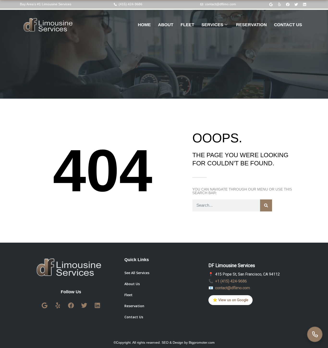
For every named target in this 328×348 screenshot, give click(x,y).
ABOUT (165, 24)
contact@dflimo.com (232, 288)
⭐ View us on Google (230, 300)
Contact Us (133, 317)
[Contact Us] (314, 334)
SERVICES (212, 24)
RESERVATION (251, 24)
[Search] (266, 205)
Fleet (128, 295)
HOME (144, 24)
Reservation (134, 306)
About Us (132, 284)
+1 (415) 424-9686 (231, 281)
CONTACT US (288, 24)
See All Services (136, 272)
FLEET (187, 24)
